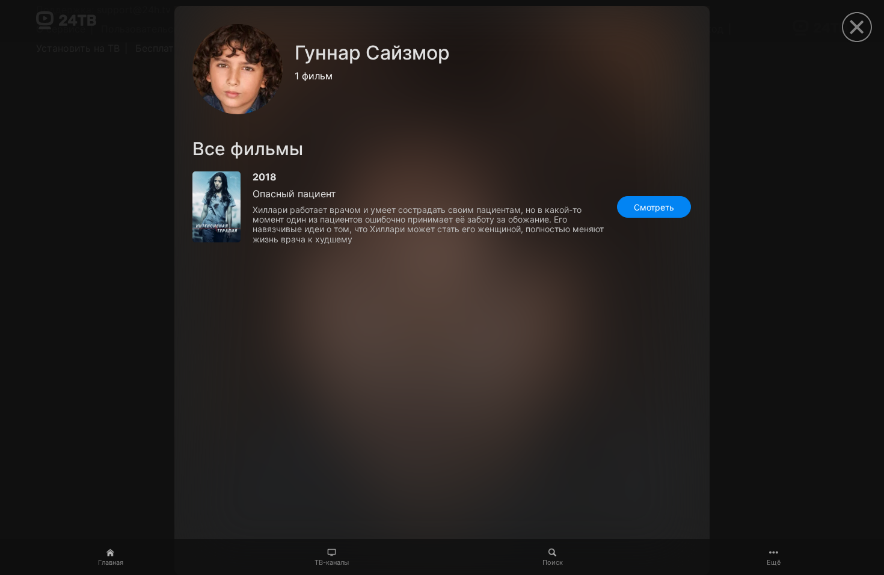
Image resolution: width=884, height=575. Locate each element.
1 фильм (314, 76)
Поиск (552, 562)
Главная (110, 562)
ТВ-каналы (332, 562)
